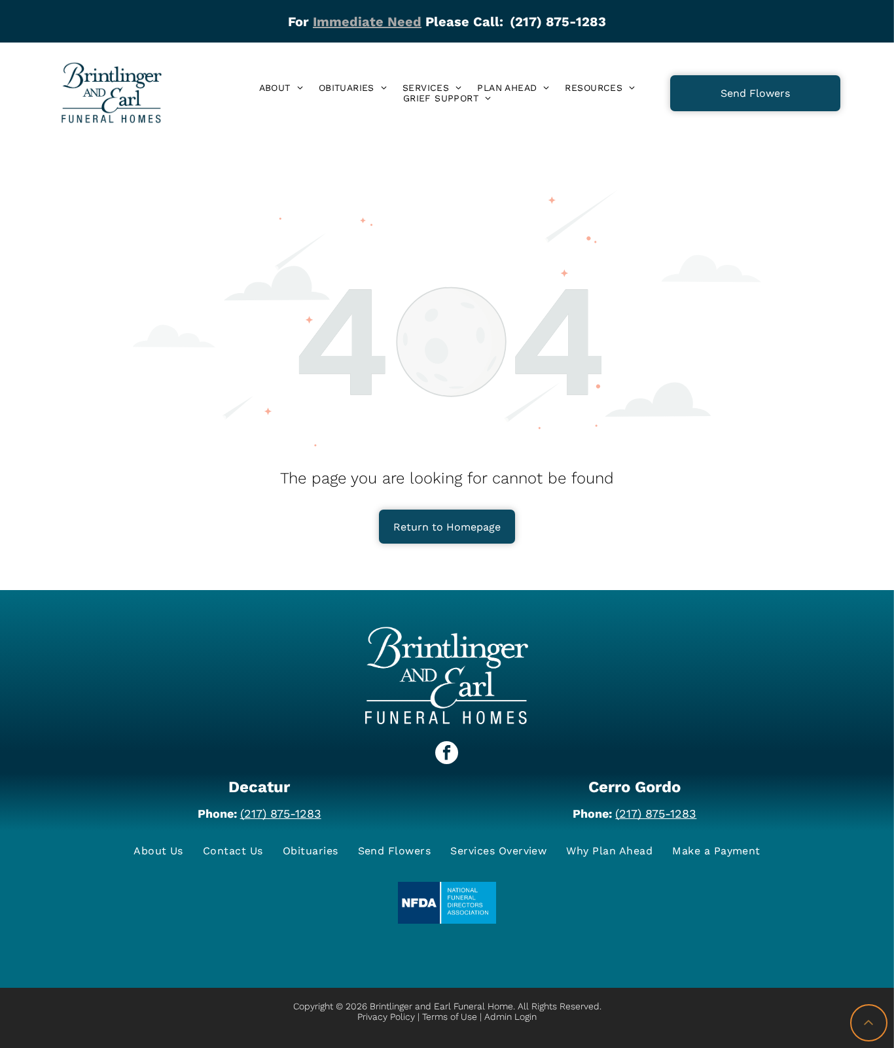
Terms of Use (449, 1016)
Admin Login (510, 1016)
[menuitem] (281, 87)
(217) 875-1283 (280, 813)
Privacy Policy (386, 1016)
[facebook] (446, 754)
